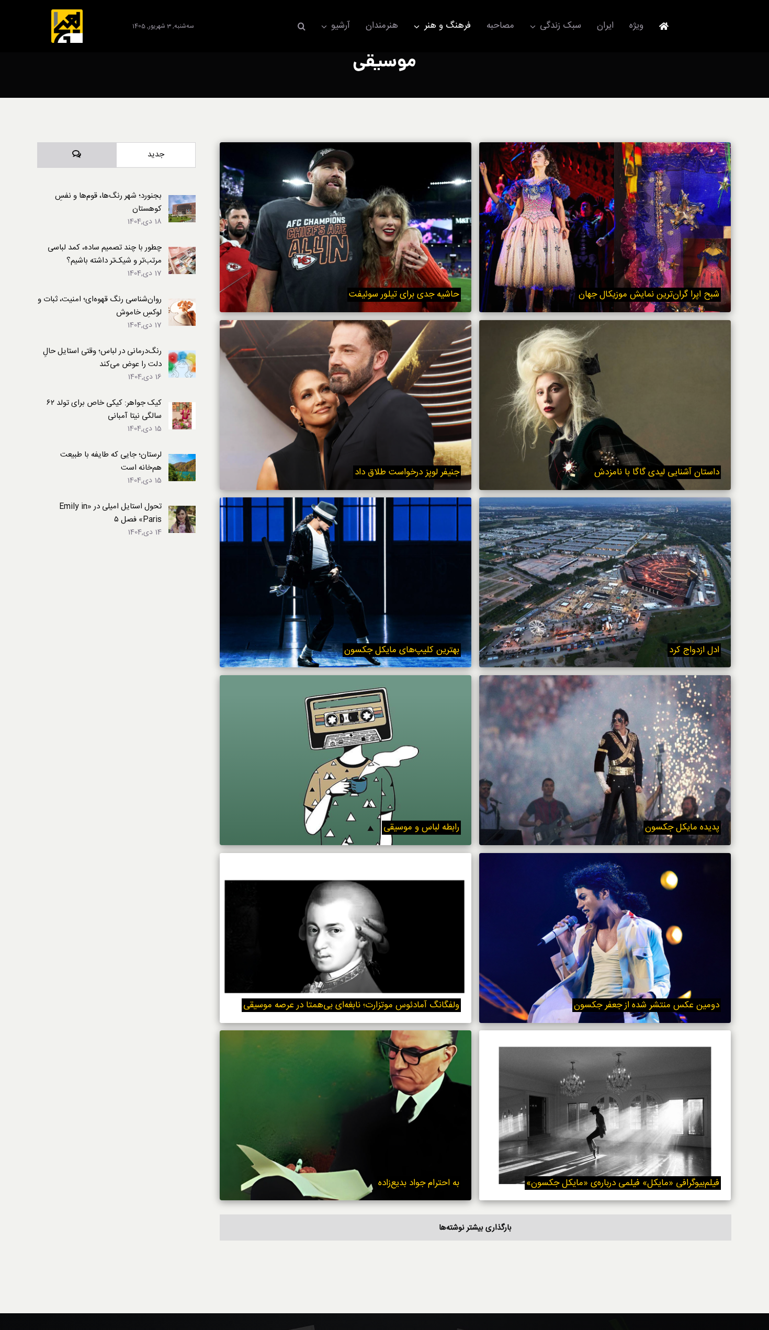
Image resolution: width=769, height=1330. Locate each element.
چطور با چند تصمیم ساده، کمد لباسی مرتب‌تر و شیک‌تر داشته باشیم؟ (105, 254)
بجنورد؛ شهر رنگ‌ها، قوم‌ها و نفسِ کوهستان (108, 202)
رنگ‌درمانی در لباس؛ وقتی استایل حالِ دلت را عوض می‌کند (102, 358)
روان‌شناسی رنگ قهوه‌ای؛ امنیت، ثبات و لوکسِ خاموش (100, 306)
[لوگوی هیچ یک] (67, 13)
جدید (156, 154)
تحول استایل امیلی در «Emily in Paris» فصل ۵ (110, 513)
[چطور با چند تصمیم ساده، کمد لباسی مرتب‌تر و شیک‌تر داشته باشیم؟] (182, 253)
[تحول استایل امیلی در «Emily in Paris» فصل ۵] (182, 512)
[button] (302, 26)
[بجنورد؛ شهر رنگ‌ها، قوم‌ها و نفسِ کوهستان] (182, 201)
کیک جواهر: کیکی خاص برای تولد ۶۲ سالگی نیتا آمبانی (104, 409)
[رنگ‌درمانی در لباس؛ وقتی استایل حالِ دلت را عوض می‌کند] (182, 356)
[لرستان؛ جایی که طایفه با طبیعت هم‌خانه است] (182, 460)
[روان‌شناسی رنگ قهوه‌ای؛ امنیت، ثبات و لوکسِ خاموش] (182, 305)
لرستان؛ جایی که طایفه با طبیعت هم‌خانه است (111, 461)
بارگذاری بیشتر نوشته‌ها (475, 1227)
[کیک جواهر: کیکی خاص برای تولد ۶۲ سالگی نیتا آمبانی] (182, 408)
